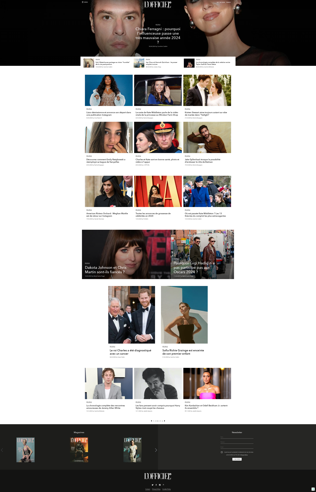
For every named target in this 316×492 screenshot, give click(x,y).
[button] (156, 450)
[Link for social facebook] (156, 485)
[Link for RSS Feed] (163, 485)
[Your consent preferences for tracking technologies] (313, 489)
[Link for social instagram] (160, 485)
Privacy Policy (244, 455)
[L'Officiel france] (158, 4)
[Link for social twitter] (152, 485)
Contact (147, 489)
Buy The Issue (221, 2)
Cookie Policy (166, 489)
